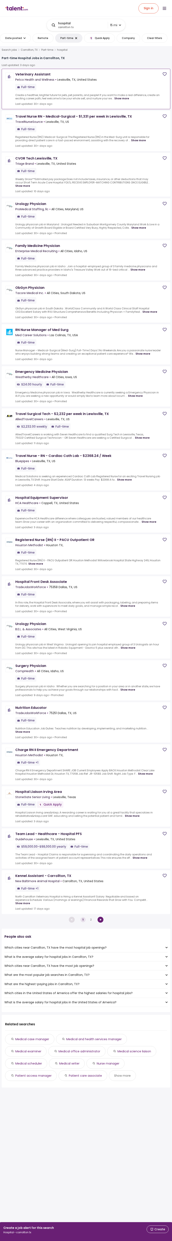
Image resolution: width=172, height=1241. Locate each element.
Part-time (47, 50)
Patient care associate (85, 1076)
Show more (121, 98)
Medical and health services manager (94, 1039)
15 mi (113, 25)
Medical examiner (28, 1051)
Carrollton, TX (29, 50)
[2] (100, 920)
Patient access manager (33, 1076)
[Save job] (165, 74)
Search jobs (9, 50)
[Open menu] (164, 8)
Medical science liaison (134, 1051)
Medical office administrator (79, 1051)
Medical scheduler (28, 1063)
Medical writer (69, 1063)
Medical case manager (32, 1039)
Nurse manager (108, 1063)
